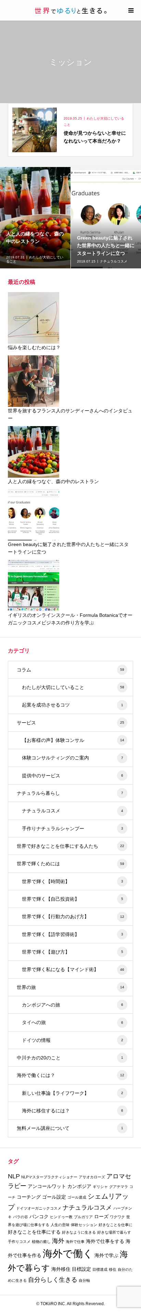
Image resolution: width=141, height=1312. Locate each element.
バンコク (39, 1216)
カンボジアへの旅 (72, 1005)
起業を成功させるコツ (72, 705)
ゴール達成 (76, 1197)
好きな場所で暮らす (114, 1232)
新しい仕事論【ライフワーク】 (72, 1093)
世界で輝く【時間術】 (72, 881)
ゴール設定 (54, 1197)
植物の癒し (41, 1241)
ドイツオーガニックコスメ (38, 1208)
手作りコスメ (19, 1241)
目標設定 (81, 1269)
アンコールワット (47, 1186)
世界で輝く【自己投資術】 (72, 899)
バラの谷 (20, 1217)
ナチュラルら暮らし (70, 793)
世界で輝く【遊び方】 (72, 952)
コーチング (29, 1197)
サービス (70, 722)
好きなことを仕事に (115, 1225)
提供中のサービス (72, 775)
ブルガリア (83, 1217)
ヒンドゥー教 (61, 1217)
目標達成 (99, 1269)
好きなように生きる (79, 1232)
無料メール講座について (70, 1128)
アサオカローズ (92, 1177)
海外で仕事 (75, 1241)
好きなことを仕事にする (34, 1232)
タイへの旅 (72, 1022)
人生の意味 (60, 1225)
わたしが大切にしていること (73, 687)
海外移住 (60, 1269)
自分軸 (84, 1280)
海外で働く (68, 1253)
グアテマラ (118, 1187)
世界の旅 (70, 987)
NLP (14, 1176)
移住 (112, 1269)
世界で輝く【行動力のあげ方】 (73, 916)
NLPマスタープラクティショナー (49, 1177)
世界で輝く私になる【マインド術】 (73, 969)
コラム (70, 669)
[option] (35, 217)
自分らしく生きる (52, 1279)
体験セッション (84, 1225)
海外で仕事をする (105, 1241)
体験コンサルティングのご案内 (72, 757)
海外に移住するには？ (72, 1110)
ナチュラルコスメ (72, 810)
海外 (58, 1240)
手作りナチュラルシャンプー (72, 828)
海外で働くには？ (70, 1075)
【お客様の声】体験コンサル (73, 740)
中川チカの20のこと (70, 1057)
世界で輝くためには (70, 863)
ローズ (101, 1216)
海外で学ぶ (106, 1255)
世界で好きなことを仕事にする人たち (70, 846)
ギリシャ (100, 1187)
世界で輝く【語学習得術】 (72, 934)
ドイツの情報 (72, 1040)
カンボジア (79, 1186)
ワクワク (117, 1217)
